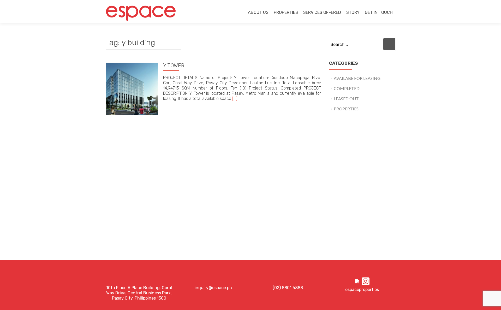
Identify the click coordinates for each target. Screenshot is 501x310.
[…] (234, 98)
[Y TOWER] (132, 88)
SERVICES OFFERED (322, 12)
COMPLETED (347, 88)
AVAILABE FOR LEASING (357, 78)
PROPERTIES (286, 12)
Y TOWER (173, 65)
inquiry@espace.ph (213, 287)
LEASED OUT (346, 98)
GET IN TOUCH (379, 12)
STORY (353, 12)
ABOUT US (258, 12)
